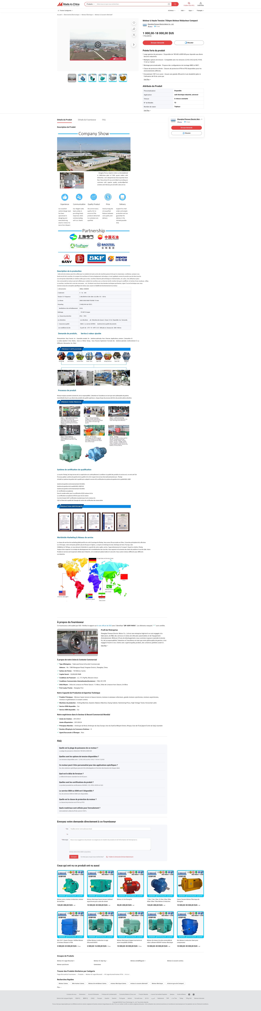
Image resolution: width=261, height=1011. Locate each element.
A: (67, 834)
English (71, 998)
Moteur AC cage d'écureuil (65, 961)
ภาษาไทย (174, 998)
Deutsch (114, 998)
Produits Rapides (143, 994)
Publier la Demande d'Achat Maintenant (119, 857)
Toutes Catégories (65, 10)
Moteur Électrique (87, 15)
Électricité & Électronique (71, 15)
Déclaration (82, 994)
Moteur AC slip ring (100, 961)
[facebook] (189, 994)
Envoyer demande (157, 43)
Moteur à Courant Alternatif (103, 15)
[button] (169, 4)
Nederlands (161, 998)
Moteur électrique (157, 983)
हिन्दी (168, 998)
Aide (182, 10)
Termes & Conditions (202, 1004)
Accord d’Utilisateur (93, 994)
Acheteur (171, 10)
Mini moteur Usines (78, 983)
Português (122, 998)
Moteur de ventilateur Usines (97, 983)
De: (67, 829)
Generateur (97, 964)
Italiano (130, 998)
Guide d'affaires (181, 994)
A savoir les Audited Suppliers (159, 994)
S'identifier (200, 5)
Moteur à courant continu (175, 961)
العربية (153, 998)
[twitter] (193, 994)
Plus (58, 987)
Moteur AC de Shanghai (124, 899)
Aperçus (172, 994)
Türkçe (181, 998)
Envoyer (74, 857)
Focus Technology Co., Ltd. (129, 1002)
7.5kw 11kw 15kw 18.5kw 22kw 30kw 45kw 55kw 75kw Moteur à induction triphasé (159, 901)
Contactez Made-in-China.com (127, 994)
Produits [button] (90, 4)
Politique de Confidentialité (109, 994)
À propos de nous (71, 994)
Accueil (59, 15)
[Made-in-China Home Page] (68, 4)
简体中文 (77, 998)
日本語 (92, 998)
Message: (65, 840)
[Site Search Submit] (175, 4)
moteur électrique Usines (118, 983)
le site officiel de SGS (104, 626)
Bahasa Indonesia (199, 998)
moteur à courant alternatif (139, 983)
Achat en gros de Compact (175, 983)
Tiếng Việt (189, 998)
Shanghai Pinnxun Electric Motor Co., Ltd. (161, 24)
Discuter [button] (190, 43)
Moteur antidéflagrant (137, 961)
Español (107, 998)
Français (99, 998)
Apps (190, 10)
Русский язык (138, 998)
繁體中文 (85, 998)
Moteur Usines (63, 983)
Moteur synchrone (63, 964)
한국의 (147, 998)
